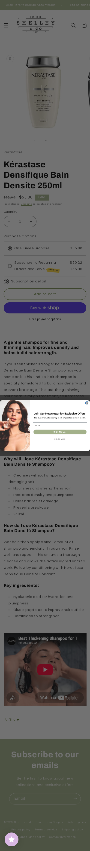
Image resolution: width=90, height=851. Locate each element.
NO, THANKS (60, 438)
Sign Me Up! (60, 432)
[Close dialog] (87, 403)
